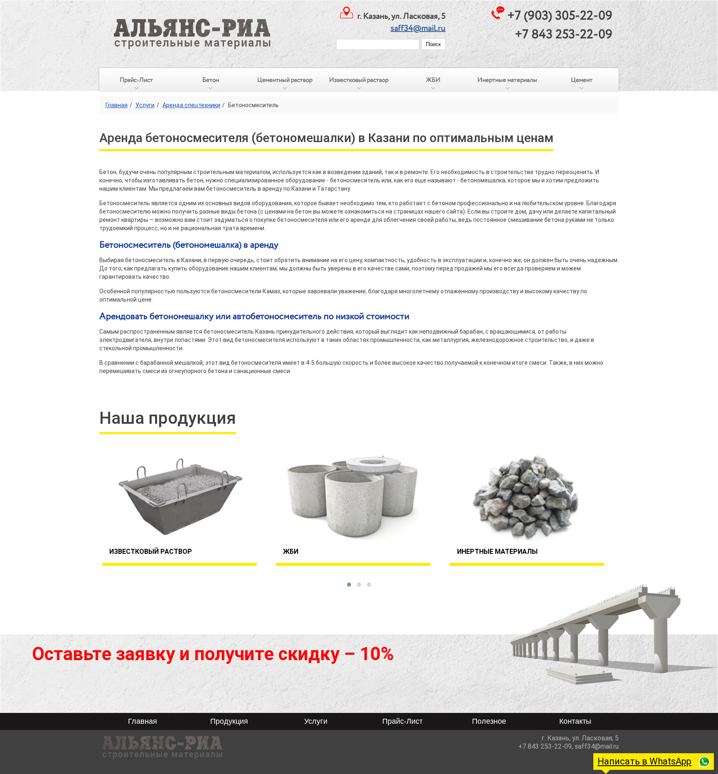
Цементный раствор (284, 80)
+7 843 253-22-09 (563, 34)
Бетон (210, 80)
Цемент (582, 80)
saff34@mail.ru (418, 28)
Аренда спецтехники (191, 105)
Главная (117, 105)
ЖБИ (433, 80)
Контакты (575, 721)
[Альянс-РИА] (186, 24)
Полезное (489, 721)
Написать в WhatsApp (644, 761)
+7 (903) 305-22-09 (559, 16)
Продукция (229, 721)
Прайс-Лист (136, 80)
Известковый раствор (359, 80)
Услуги (145, 105)
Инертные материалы (507, 80)
